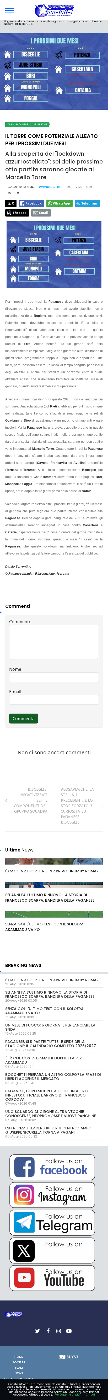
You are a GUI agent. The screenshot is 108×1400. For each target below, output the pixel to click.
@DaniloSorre (50, 186)
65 (13, 890)
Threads (19, 213)
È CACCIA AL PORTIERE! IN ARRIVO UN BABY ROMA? (52, 871)
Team (19, 1368)
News (19, 1373)
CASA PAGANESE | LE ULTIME (27, 124)
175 (14, 866)
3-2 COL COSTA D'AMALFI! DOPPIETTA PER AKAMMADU (43, 1060)
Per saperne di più (67, 1395)
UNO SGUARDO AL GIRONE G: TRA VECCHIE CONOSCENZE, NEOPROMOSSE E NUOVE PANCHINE (50, 1113)
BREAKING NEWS (23, 965)
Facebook (33, 203)
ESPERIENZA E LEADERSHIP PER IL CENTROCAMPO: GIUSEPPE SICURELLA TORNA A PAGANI (48, 1130)
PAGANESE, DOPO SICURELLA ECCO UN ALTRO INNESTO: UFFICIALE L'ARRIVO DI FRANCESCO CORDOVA (46, 1095)
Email (43, 213)
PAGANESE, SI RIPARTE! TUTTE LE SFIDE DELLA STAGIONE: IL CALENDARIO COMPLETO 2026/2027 (50, 1043)
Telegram (89, 203)
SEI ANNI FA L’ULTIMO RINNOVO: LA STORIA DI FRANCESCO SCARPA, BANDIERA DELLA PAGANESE (49, 897)
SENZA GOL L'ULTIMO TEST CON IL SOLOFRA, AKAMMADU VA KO (44, 1011)
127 (14, 919)
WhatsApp (61, 203)
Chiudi (90, 1395)
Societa (18, 1362)
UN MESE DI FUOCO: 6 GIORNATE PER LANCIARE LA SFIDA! (50, 1027)
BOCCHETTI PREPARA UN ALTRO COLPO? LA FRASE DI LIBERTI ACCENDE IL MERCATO (53, 1076)
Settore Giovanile (19, 1378)
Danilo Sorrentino (21, 186)
